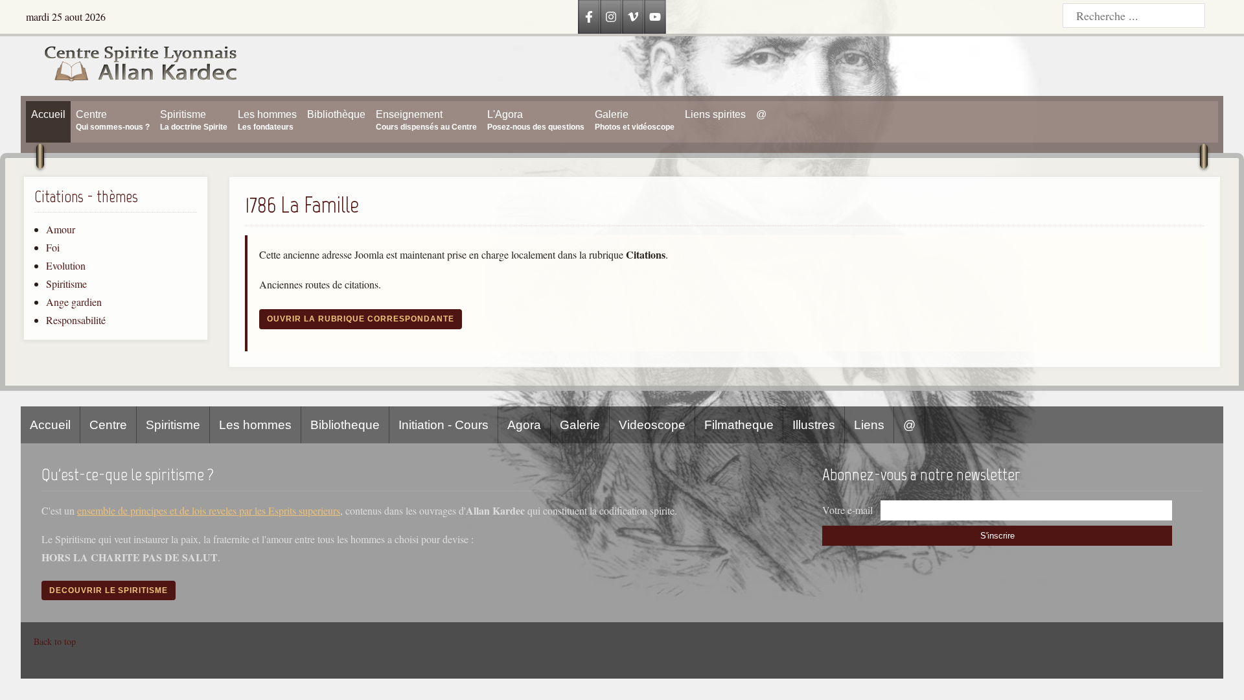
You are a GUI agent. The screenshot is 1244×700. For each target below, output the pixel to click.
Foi (53, 247)
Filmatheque (739, 425)
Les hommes (255, 425)
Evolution (66, 265)
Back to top (55, 641)
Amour (60, 229)
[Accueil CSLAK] (129, 66)
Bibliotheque (345, 425)
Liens (869, 425)
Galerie (580, 425)
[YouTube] (655, 17)
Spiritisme (66, 283)
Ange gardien (74, 302)
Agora (524, 425)
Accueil (50, 425)
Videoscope (652, 425)
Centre (108, 425)
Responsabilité (76, 320)
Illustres (813, 425)
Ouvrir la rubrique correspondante (360, 318)
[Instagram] (611, 17)
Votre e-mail (847, 510)
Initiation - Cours (443, 425)
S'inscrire (997, 536)
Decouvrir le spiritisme (108, 590)
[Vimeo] (633, 17)
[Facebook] (589, 17)
